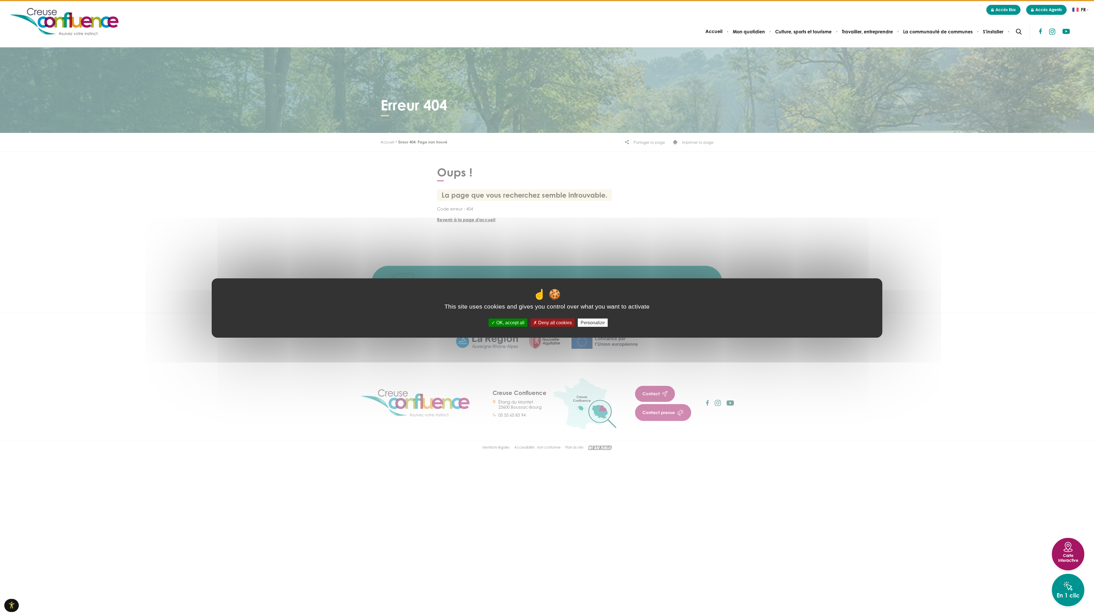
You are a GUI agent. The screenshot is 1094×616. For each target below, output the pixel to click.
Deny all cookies (554, 322)
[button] (749, 32)
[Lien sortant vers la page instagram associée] (1052, 32)
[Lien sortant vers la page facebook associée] (1040, 31)
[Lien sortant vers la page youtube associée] (1066, 31)
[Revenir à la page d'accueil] (64, 22)
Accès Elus (1005, 9)
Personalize (593, 322)
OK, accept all (509, 322)
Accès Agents (1048, 9)
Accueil (713, 31)
